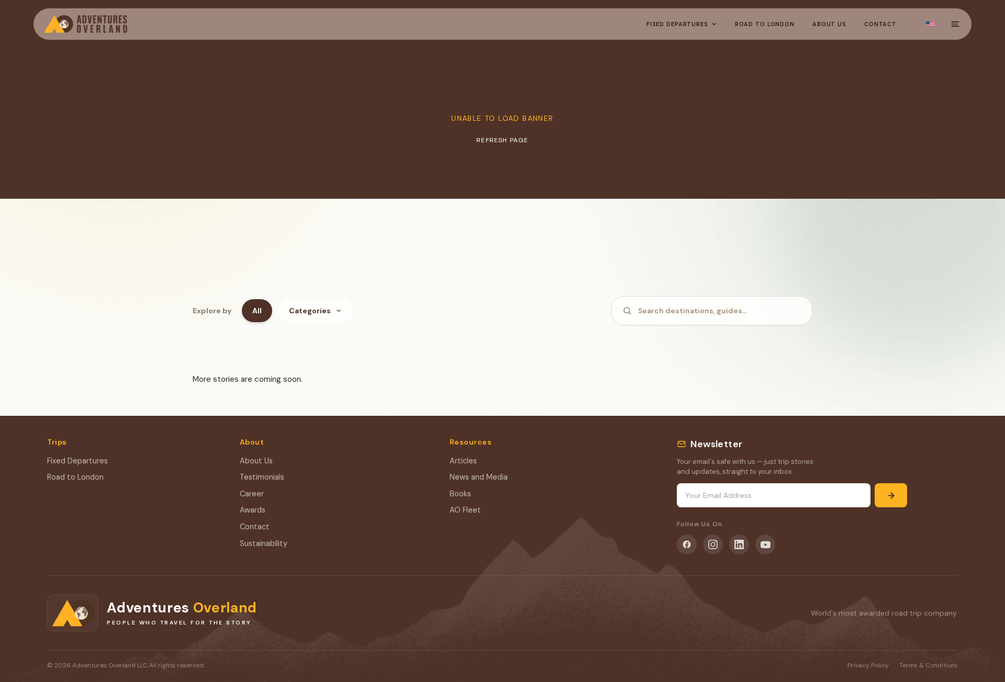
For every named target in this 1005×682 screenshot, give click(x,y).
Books (460, 493)
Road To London (765, 24)
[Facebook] (687, 544)
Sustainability (263, 543)
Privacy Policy (868, 665)
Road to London (75, 477)
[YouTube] (765, 544)
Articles (463, 460)
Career (252, 493)
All (257, 310)
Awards (252, 510)
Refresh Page (502, 140)
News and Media (479, 477)
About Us (829, 24)
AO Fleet (465, 510)
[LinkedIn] (739, 544)
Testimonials (262, 477)
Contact (880, 24)
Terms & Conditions (928, 665)
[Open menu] (955, 24)
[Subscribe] (891, 495)
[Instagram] (713, 544)
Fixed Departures (677, 24)
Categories (310, 310)
